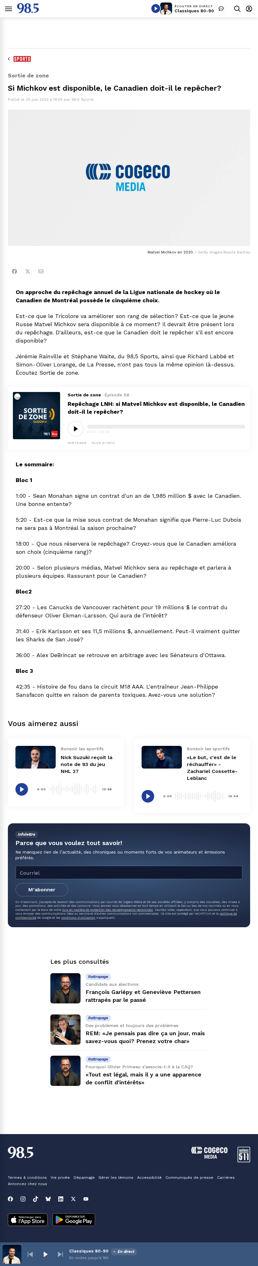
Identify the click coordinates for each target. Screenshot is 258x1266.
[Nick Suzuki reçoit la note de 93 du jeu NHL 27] (35, 757)
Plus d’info (103, 443)
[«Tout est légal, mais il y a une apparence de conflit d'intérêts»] (65, 1071)
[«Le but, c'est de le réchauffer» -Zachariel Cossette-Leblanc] (162, 757)
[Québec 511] (244, 1161)
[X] (73, 1198)
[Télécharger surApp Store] (28, 1220)
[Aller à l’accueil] (28, 11)
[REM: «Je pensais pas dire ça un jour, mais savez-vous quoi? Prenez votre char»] (65, 1029)
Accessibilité (149, 1177)
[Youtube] (85, 1198)
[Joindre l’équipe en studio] (221, 8)
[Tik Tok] (35, 1198)
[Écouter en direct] (156, 8)
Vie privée (60, 1177)
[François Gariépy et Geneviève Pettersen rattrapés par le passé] (65, 988)
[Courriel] (41, 271)
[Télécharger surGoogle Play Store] (74, 1220)
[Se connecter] (249, 8)
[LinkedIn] (60, 1198)
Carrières (226, 1177)
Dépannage (84, 1177)
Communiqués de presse (189, 1177)
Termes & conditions (27, 1177)
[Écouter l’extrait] (75, 429)
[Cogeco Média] (209, 1157)
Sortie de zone (84, 394)
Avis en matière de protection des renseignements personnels (107, 909)
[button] (30, 1254)
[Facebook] (14, 271)
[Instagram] (22, 1198)
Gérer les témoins (115, 1177)
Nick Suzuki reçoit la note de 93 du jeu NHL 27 (86, 764)
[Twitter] (27, 271)
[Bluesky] (48, 1198)
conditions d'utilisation (78, 917)
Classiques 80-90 (194, 10)
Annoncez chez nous (27, 1184)
